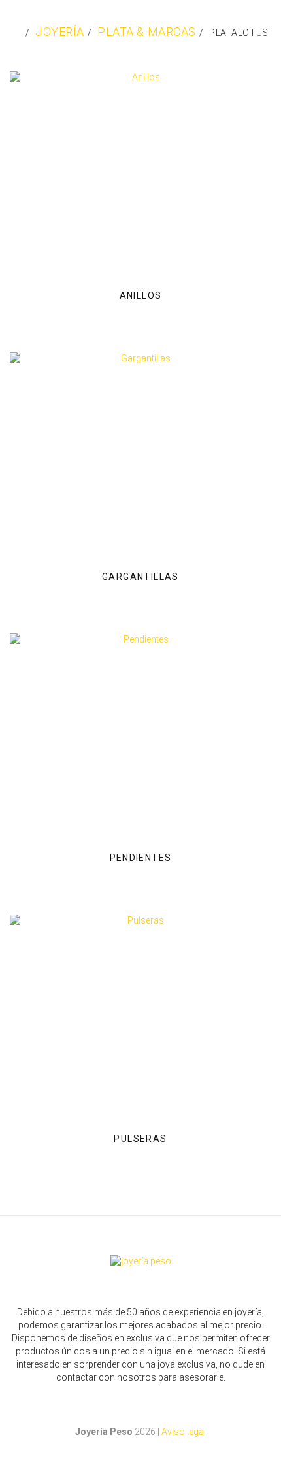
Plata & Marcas (146, 32)
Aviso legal (183, 1431)
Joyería (59, 32)
